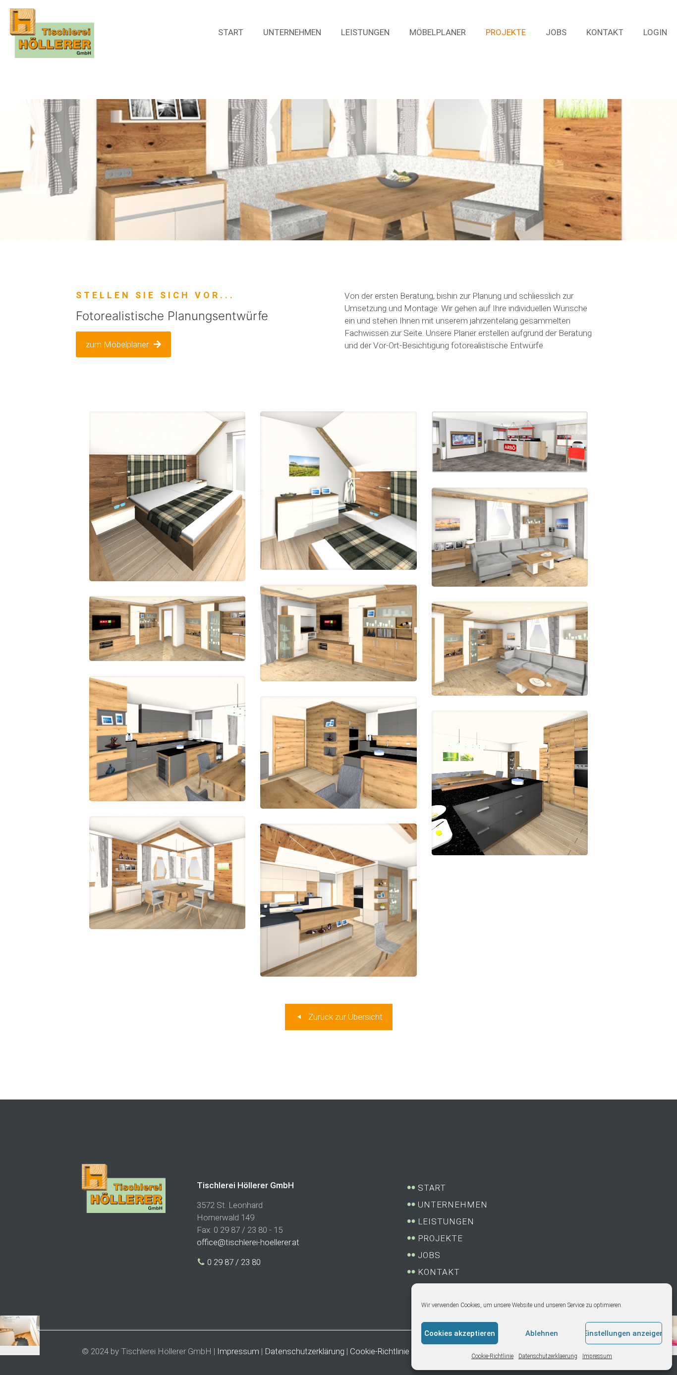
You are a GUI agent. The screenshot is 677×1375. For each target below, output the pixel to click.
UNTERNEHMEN (451, 1205)
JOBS (428, 1255)
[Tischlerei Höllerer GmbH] (52, 32)
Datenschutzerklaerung (547, 1356)
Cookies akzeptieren (459, 1333)
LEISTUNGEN (444, 1221)
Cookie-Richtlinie (492, 1356)
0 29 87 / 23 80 (233, 1262)
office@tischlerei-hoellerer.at (248, 1242)
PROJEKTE (439, 1238)
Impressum (597, 1356)
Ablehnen (541, 1333)
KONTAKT (437, 1272)
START (430, 1188)
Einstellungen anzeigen (623, 1333)
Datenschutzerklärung (304, 1351)
